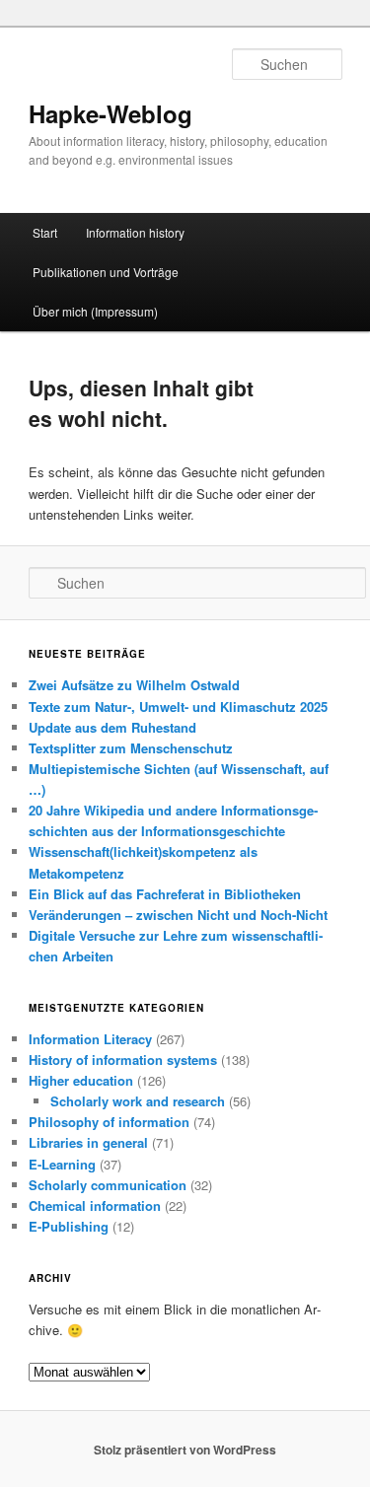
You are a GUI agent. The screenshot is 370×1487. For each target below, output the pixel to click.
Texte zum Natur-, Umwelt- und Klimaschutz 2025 (178, 706)
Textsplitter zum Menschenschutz (131, 748)
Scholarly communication (107, 1184)
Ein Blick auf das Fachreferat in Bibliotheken (165, 894)
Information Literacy (90, 1038)
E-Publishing (69, 1226)
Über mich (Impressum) (95, 311)
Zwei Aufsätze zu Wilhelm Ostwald (134, 684)
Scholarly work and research (137, 1101)
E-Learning (62, 1164)
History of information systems (123, 1059)
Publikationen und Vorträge (106, 271)
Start (45, 232)
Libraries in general (88, 1142)
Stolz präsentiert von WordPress (185, 1449)
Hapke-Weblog (110, 113)
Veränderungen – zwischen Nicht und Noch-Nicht (178, 914)
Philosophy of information (109, 1121)
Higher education (81, 1080)
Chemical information (95, 1205)
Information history (135, 232)
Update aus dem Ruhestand (112, 727)
